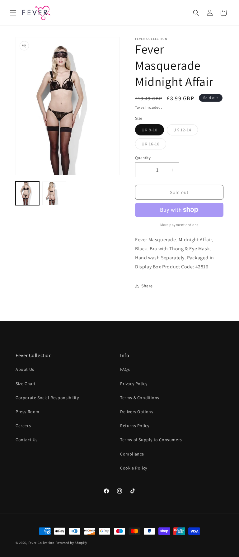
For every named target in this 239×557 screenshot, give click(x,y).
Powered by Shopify (71, 542)
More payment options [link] (179, 224)
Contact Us (27, 439)
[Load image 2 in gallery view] (54, 193)
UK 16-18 (154, 145)
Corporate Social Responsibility (47, 397)
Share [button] (147, 286)
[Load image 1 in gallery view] (27, 193)
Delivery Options (136, 411)
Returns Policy (134, 425)
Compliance (132, 454)
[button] (13, 13)
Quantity (143, 157)
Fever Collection (41, 542)
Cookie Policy (133, 468)
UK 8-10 (153, 131)
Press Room (28, 411)
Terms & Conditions (139, 397)
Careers (23, 425)
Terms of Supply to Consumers (151, 439)
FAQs (125, 369)
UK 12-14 (185, 131)
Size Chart (26, 383)
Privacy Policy (133, 383)
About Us (25, 369)
